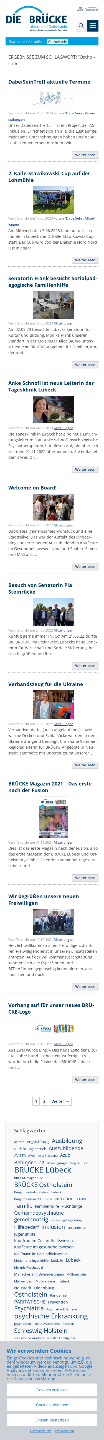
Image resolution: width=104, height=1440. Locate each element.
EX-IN (81, 1198)
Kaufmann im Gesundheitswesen (41, 1253)
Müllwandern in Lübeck (53, 1281)
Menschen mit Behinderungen (39, 1274)
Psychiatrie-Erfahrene (61, 1309)
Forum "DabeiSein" (68, 113)
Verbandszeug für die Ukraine (45, 684)
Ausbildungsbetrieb (30, 1148)
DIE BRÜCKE (64, 1198)
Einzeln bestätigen (52, 1420)
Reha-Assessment (47, 1324)
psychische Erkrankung (51, 1316)
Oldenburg (44, 1287)
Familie (23, 1205)
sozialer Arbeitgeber (61, 1338)
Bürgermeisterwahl (27, 1199)
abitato (19, 1142)
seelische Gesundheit (29, 1338)
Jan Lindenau (76, 1228)
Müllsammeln (76, 1274)
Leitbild (57, 1260)
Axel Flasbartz (48, 1156)
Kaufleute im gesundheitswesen (44, 1247)
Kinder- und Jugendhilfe (31, 1261)
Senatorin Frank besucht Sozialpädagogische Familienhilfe (52, 281)
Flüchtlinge (72, 1206)
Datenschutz (40, 1430)
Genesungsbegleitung (66, 1220)
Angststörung (38, 1141)
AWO (31, 1156)
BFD (85, 1163)
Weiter (60, 1101)
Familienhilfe (47, 1206)
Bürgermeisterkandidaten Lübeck (38, 1192)
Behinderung (29, 1162)
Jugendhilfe (24, 1234)
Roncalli (68, 1324)
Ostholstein (30, 1294)
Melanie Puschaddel (28, 1267)
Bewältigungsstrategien (63, 1163)
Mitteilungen (63, 323)
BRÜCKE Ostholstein (43, 1184)
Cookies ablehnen (52, 1404)
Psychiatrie (29, 1308)
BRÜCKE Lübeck (42, 1169)
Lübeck (73, 1260)
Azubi (66, 1155)
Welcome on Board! (32, 487)
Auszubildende (66, 1148)
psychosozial (23, 1324)
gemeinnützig (31, 1219)
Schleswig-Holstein (41, 1330)
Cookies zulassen (52, 1389)
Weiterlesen (85, 154)
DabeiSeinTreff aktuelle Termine (49, 81)
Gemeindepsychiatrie (39, 1212)
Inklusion (53, 1226)
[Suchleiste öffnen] (81, 26)
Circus (48, 1199)
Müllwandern (23, 1281)
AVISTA (20, 1155)
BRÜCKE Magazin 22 (28, 1178)
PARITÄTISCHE (29, 1302)
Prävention (58, 1302)
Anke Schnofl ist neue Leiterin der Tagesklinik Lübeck (51, 386)
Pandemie (58, 1295)
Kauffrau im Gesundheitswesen (43, 1240)
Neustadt (22, 1287)
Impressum (64, 1430)
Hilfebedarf (26, 1227)
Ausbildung (67, 1141)
